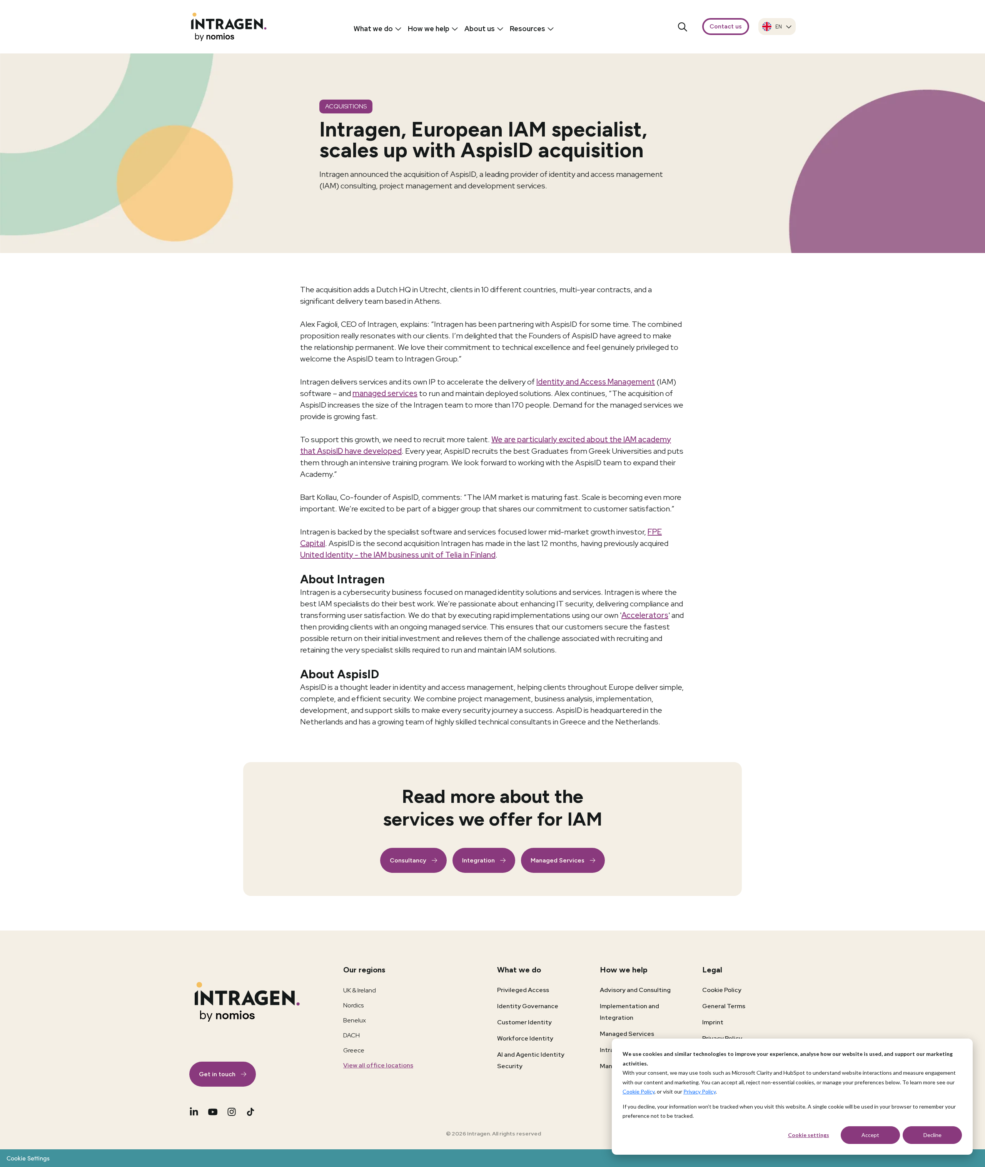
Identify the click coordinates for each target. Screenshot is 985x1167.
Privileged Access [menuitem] (523, 990)
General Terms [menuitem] (723, 1006)
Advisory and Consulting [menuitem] (635, 990)
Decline (932, 1135)
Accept (870, 1135)
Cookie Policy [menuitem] (721, 990)
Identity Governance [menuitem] (527, 1006)
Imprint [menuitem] (712, 1022)
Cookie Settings (28, 1158)
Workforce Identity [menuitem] (525, 1038)
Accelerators (644, 615)
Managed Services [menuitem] (627, 1034)
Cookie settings (808, 1135)
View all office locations (378, 1065)
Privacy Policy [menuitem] (722, 1038)
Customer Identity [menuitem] (524, 1022)
